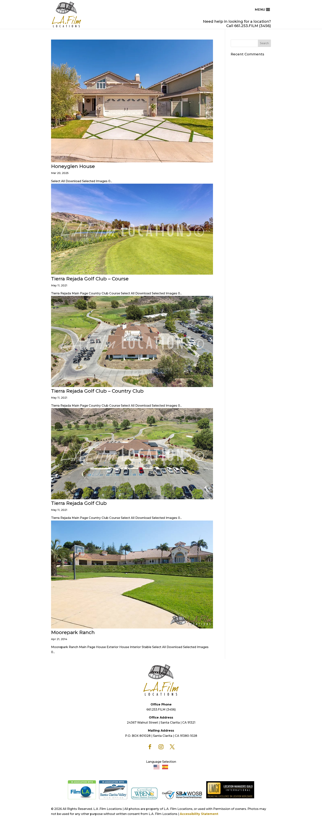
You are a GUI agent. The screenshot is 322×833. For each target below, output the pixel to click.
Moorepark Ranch (73, 632)
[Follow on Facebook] (150, 747)
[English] (157, 766)
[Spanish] (165, 766)
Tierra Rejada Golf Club (79, 503)
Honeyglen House (73, 166)
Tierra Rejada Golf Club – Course (90, 279)
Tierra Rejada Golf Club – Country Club (97, 391)
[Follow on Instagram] (161, 747)
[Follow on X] (172, 747)
